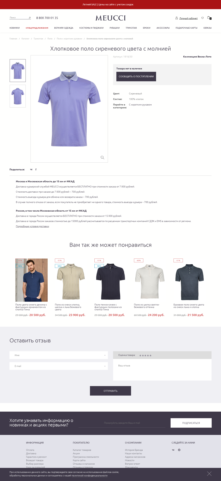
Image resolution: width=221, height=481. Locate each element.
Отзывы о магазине (84, 463)
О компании (133, 442)
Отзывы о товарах (83, 467)
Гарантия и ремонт (36, 456)
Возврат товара (34, 460)
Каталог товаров (82, 450)
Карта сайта (79, 460)
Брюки (146, 28)
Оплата (30, 450)
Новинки (14, 28)
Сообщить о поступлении (136, 76)
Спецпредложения (37, 28)
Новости (129, 460)
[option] (69, 108)
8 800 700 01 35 (47, 18)
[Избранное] (202, 18)
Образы (207, 28)
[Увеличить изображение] (102, 157)
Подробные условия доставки (32, 226)
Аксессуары (163, 28)
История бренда (134, 450)
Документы (131, 467)
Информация (35, 442)
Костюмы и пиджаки (91, 28)
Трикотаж (131, 28)
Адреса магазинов (135, 456)
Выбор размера (35, 463)
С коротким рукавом (140, 104)
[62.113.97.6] (110, 17)
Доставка (31, 453)
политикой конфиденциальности (90, 475)
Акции (76, 453)
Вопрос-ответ (132, 463)
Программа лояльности (86, 456)
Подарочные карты (186, 28)
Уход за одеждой (35, 467)
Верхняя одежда (63, 28)
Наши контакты (133, 453)
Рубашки (115, 28)
